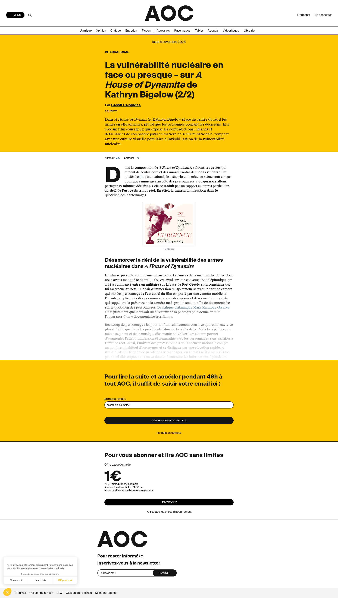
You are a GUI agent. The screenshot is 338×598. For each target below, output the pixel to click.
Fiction (146, 30)
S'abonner (303, 15)
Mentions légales (106, 593)
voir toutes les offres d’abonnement (169, 512)
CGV (59, 593)
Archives (20, 593)
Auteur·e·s (163, 30)
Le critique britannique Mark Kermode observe (193, 307)
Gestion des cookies (79, 593)
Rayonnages (182, 30)
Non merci (16, 580)
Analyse (86, 30)
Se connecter (323, 15)
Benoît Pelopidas (126, 105)
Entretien (131, 30)
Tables (199, 30)
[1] (141, 177)
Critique (115, 30)
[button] (7, 592)
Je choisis (40, 580)
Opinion (101, 30)
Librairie (249, 30)
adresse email (114, 399)
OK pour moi (65, 580)
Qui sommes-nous (41, 593)
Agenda (213, 30)
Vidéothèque (231, 30)
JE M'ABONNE (169, 502)
